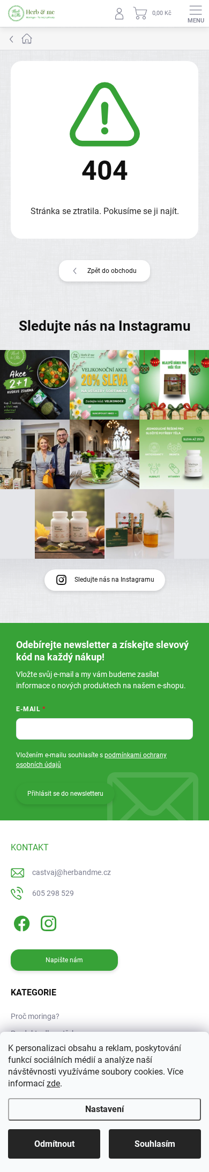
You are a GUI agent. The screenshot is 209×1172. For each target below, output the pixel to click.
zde (53, 1083)
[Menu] (195, 13)
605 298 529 (53, 893)
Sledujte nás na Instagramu (114, 579)
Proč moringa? (35, 1016)
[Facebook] (20, 921)
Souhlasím (155, 1144)
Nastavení (104, 1109)
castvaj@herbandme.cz (71, 872)
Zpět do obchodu (112, 271)
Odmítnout (54, 1144)
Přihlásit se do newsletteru (65, 793)
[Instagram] (47, 921)
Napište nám (64, 960)
